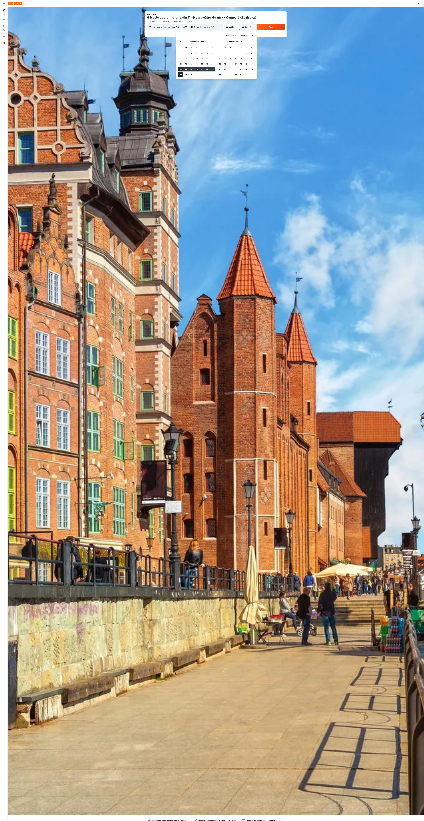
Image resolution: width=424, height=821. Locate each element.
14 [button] (181, 64)
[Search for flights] (4, 10)
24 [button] (197, 69)
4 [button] (202, 53)
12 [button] (207, 58)
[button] (3, 3)
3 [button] (196, 53)
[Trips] (4, 36)
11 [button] (202, 58)
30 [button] (191, 74)
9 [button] (191, 58)
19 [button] (207, 64)
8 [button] (186, 58)
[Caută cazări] (4, 15)
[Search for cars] (4, 19)
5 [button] (207, 53)
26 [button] (207, 69)
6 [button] (212, 53)
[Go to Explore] (4, 25)
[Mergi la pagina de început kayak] (15, 3)
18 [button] (202, 64)
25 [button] (202, 69)
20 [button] (212, 64)
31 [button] (246, 74)
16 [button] (191, 64)
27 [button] (213, 69)
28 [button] (181, 74)
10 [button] (197, 58)
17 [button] (196, 64)
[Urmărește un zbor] (4, 30)
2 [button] (191, 53)
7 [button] (180, 58)
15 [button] (186, 64)
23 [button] (191, 69)
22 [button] (186, 69)
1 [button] (235, 53)
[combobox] (152, 22)
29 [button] (186, 74)
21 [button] (181, 69)
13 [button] (212, 58)
